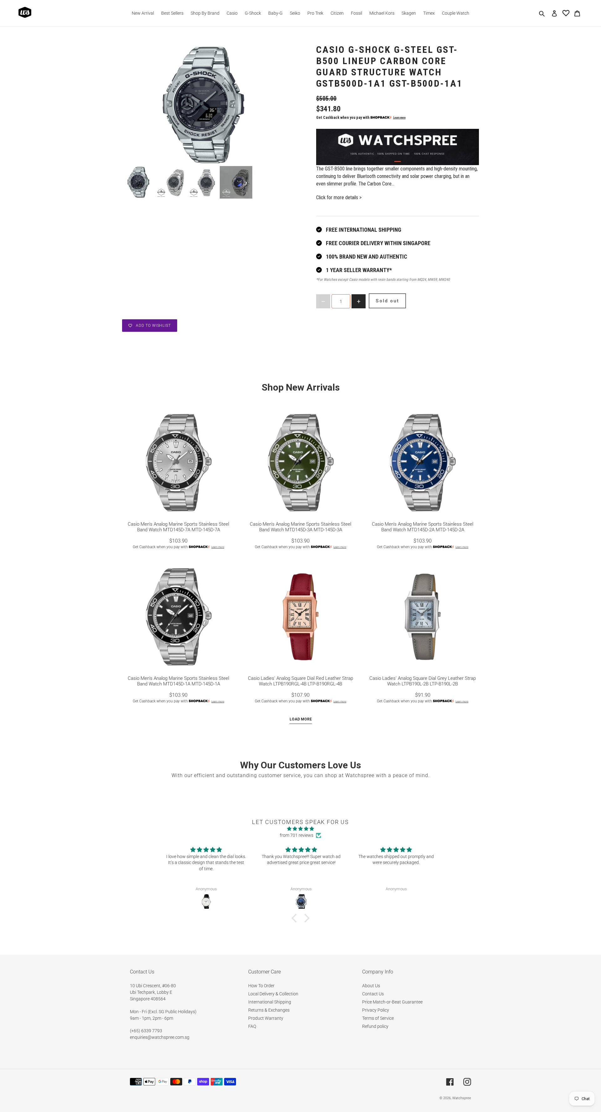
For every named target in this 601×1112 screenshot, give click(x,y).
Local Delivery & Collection (273, 993)
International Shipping (269, 1001)
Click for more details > (339, 197)
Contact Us (373, 993)
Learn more (399, 117)
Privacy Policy (375, 1010)
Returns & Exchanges (269, 1010)
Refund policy (375, 1026)
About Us (371, 985)
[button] (295, 918)
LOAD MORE (301, 719)
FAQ (252, 1026)
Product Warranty (265, 1018)
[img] (300, 828)
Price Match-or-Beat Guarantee (392, 1001)
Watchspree (461, 1098)
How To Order (261, 985)
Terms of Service (378, 1018)
